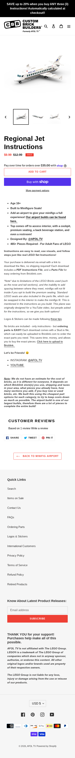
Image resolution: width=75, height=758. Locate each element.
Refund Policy (15, 574)
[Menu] (69, 26)
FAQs (10, 517)
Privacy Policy (15, 555)
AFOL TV (31, 746)
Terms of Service (17, 565)
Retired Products (17, 584)
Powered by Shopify (46, 746)
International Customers (21, 546)
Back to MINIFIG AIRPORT (40, 456)
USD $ (36, 703)
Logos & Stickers (17, 536)
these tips (56, 318)
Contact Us (14, 507)
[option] (21, 117)
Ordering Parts (16, 526)
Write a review (39, 428)
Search (11, 488)
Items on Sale (15, 498)
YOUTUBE (17, 365)
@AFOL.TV (35, 360)
